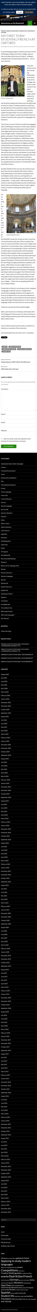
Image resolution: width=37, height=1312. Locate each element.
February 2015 (5, 1159)
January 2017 (5, 1078)
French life (4, 495)
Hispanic (3, 516)
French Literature (15, 346)
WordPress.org (5, 1242)
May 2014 (4, 1191)
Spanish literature (6, 587)
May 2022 (4, 853)
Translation (4, 601)
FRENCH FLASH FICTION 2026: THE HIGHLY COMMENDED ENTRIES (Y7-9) (15, 650)
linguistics (4, 534)
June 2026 (4, 681)
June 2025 (4, 723)
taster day (23, 1296)
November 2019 (6, 959)
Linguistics (11, 1283)
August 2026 (5, 674)
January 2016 (5, 1121)
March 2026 (4, 692)
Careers (3, 467)
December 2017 (6, 1040)
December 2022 (6, 829)
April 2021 (4, 899)
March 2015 (4, 1156)
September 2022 (6, 839)
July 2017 (4, 1057)
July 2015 (4, 1142)
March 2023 (4, 818)
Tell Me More (29, 12)
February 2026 (5, 695)
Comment (5, 389)
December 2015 (6, 1124)
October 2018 (5, 1005)
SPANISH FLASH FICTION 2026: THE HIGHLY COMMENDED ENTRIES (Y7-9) (15, 645)
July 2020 (4, 931)
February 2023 (5, 822)
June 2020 (4, 934)
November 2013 (6, 1212)
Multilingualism (6, 541)
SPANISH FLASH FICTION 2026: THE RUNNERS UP (17, 658)
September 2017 (6, 1050)
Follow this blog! (6, 631)
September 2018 (6, 1008)
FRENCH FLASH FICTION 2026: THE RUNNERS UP (17, 661)
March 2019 (4, 987)
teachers (29, 1296)
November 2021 (6, 875)
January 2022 (5, 867)
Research (4, 562)
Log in (3, 1232)
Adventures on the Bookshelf (12, 23)
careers (20, 1267)
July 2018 (4, 1015)
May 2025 (4, 727)
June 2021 (4, 892)
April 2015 (4, 1152)
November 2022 (6, 832)
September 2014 (6, 1177)
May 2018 (4, 1022)
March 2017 (4, 1071)
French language (6, 492)
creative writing (26, 1273)
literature (18, 1282)
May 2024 (4, 769)
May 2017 (4, 1064)
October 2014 (5, 1173)
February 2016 (5, 1117)
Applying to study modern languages (12, 464)
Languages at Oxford (9, 349)
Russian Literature (6, 573)
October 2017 (5, 1047)
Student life (23, 31)
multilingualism (27, 1283)
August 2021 (5, 885)
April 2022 (4, 857)
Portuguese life (5, 555)
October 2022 (5, 836)
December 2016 (6, 1082)
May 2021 (4, 896)
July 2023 (4, 804)
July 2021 (4, 889)
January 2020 (5, 952)
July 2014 (4, 1184)
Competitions (9, 1270)
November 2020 (6, 917)
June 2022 (4, 850)
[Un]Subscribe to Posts (8, 1246)
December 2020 (6, 913)
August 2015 (5, 1138)
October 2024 (5, 752)
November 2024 (6, 748)
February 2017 (5, 1075)
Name (3, 414)
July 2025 (4, 720)
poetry (24, 1287)
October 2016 (5, 1089)
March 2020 (4, 945)
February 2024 (5, 780)
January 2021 (5, 910)
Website (4, 430)
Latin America (5, 530)
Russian (3, 569)
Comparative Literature (8, 471)
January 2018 (5, 1036)
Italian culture (5, 523)
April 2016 (4, 1110)
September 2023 (6, 797)
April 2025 (4, 730)
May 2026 (4, 685)
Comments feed (6, 1239)
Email (3, 422)
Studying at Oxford (7, 594)
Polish (3, 548)
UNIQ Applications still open (10, 368)
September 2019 (6, 966)
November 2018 (6, 1001)
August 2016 (5, 1096)
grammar (21, 1280)
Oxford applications (17, 1285)
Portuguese (4, 551)
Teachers (3, 597)
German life (4, 509)
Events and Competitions (8, 478)
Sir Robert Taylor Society (21, 1289)
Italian (3, 520)
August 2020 (5, 927)
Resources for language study (10, 566)
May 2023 (4, 811)
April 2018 (4, 1026)
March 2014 (4, 1198)
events (5, 1276)
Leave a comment (29, 46)
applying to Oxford (22, 1258)
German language (6, 506)
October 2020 (5, 920)
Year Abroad (5, 618)
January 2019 (5, 994)
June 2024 (4, 766)
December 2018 (6, 998)
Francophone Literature (8, 485)
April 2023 (4, 815)
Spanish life (4, 583)
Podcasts (20, 1287)
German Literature (6, 513)
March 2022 (4, 860)
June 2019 (4, 976)
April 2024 (4, 773)
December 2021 (6, 871)
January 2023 (5, 825)
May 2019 (4, 980)
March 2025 (4, 734)
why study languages (30, 1299)
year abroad (6, 1301)
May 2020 (4, 938)
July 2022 (4, 846)
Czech (3, 474)
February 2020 (5, 948)
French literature (12, 31)
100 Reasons (5, 1258)
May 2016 (4, 1106)
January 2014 (5, 1205)
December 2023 (6, 787)
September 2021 (6, 882)
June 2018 (4, 1019)
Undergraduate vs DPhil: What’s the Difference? (15, 361)
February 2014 (5, 1201)
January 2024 (5, 783)
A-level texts (12, 1258)
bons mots (14, 1267)
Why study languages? (7, 615)
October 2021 (5, 878)
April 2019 (4, 983)
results (7, 1290)
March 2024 (4, 776)
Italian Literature (6, 527)
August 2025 (5, 716)
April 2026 (4, 688)
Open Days (4, 544)
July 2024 (4, 762)
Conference (21, 1270)
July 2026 (4, 678)
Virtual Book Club (6, 608)
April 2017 (4, 1068)
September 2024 (6, 755)
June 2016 (4, 1103)
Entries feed (4, 1235)
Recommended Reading (8, 558)
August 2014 (5, 1180)
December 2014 (6, 1166)
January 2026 (5, 699)
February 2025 (5, 737)
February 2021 (5, 906)
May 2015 (4, 1149)
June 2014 (4, 1187)
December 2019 (6, 955)
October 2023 (5, 794)
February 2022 (5, 864)
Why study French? (7, 611)
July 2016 (4, 1099)
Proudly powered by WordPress (9, 1309)
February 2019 (5, 990)
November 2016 (6, 1085)
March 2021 (4, 903)
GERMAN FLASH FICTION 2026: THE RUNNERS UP (17, 654)
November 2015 (6, 1128)
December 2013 (6, 1208)
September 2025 (6, 713)
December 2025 (6, 702)
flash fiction (16, 1276)
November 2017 (6, 1043)
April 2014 (4, 1194)
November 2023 (6, 790)
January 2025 (5, 741)
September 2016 (6, 1092)
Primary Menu (34, 23)
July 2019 (4, 973)
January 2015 (5, 1163)
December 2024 (6, 744)
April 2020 (4, 941)
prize (2, 1290)
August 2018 (5, 1012)
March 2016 (4, 1114)
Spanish (3, 580)
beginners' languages (6, 1267)
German (3, 502)
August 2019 (5, 969)
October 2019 (5, 962)
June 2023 (4, 808)
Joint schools (4, 1283)
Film (2, 481)
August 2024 (5, 759)
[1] (33, 96)
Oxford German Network (9, 1287)
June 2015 (4, 1145)
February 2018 (5, 1033)
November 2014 (6, 1170)
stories (12, 1293)
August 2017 (5, 1054)
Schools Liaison (18, 46)
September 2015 (6, 1135)
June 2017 (4, 1061)
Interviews (26, 1280)
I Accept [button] (19, 12)
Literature (4, 537)
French (3, 31)
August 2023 (5, 801)
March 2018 (4, 1029)
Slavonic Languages (7, 576)
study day (17, 1296)
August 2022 (5, 843)
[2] (32, 101)
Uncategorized (5, 604)
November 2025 (6, 706)
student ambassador (24, 349)
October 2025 (5, 709)
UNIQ (13, 1299)
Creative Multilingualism (11, 1273)
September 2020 (6, 924)
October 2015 (5, 1131)
